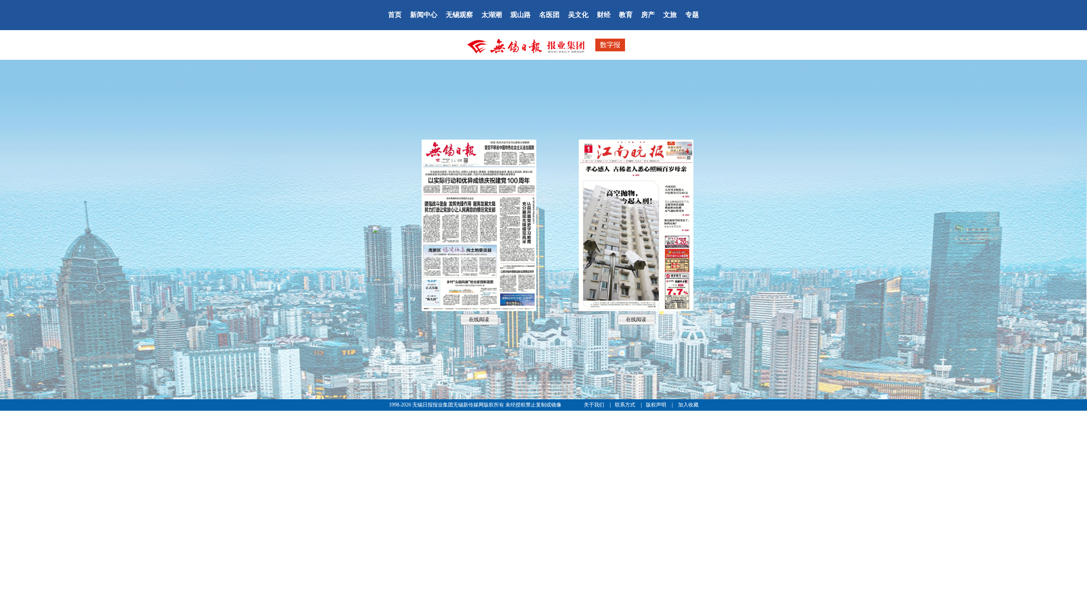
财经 (604, 14)
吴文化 (578, 14)
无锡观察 (459, 14)
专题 (692, 14)
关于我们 (594, 405)
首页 (395, 14)
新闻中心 (423, 14)
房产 (648, 14)
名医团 (549, 14)
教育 (626, 14)
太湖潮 (492, 14)
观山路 (520, 14)
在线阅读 (479, 225)
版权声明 (656, 405)
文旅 (670, 14)
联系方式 (625, 405)
